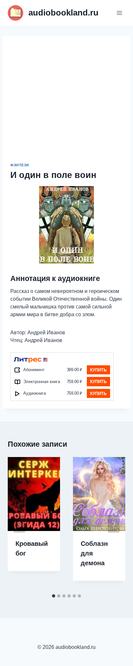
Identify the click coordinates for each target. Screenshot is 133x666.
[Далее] (113, 524)
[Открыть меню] (119, 13)
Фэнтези (19, 165)
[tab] (53, 596)
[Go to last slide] (19, 524)
